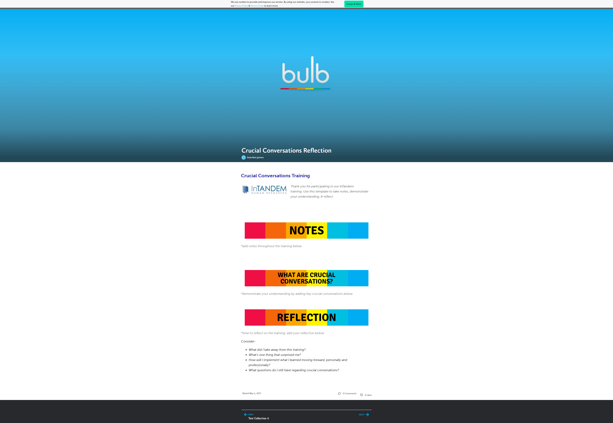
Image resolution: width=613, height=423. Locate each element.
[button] (339, 393)
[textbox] (307, 272)
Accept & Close (354, 4)
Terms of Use (257, 5)
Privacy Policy (241, 5)
